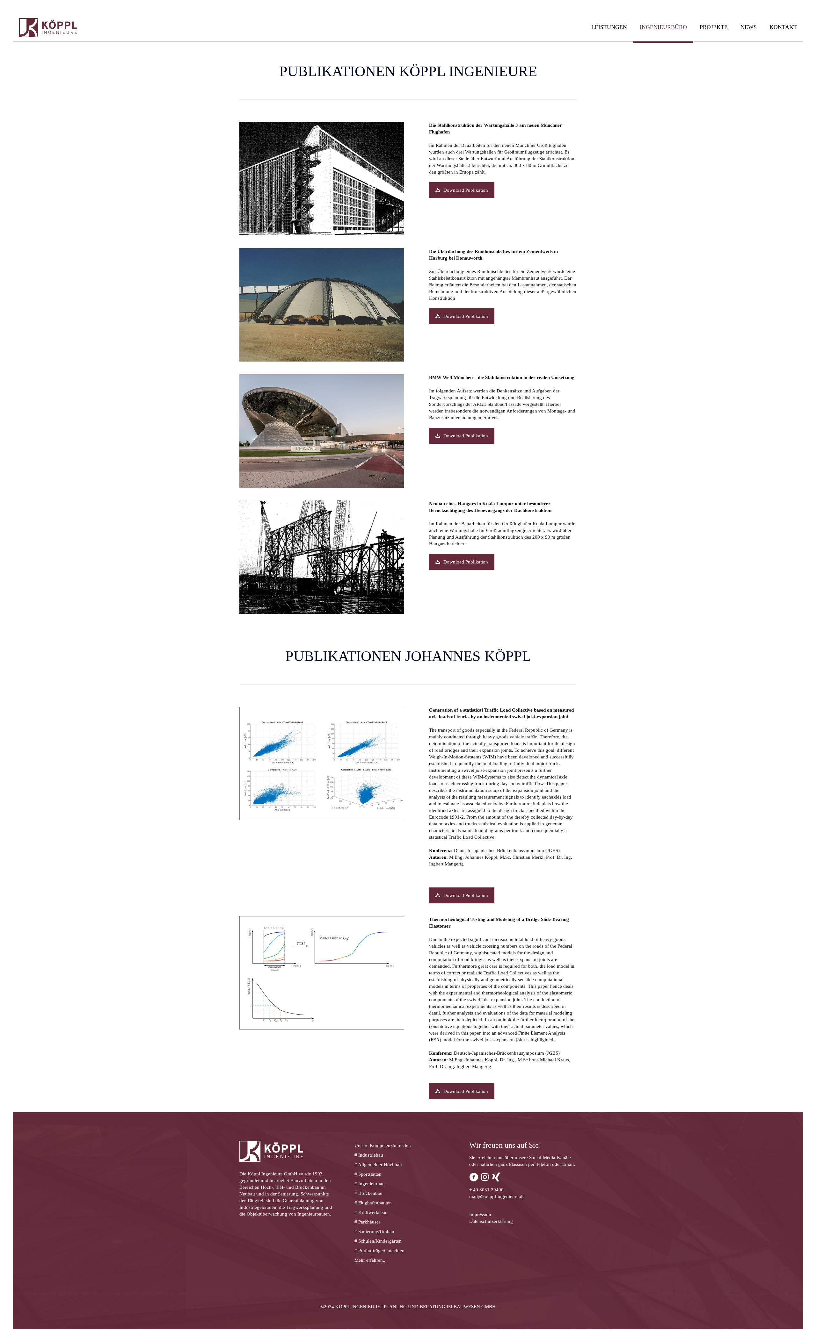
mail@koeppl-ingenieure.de (497, 1196)
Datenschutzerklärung (491, 1221)
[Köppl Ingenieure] (48, 27)
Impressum (480, 1214)
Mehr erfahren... (370, 1260)
